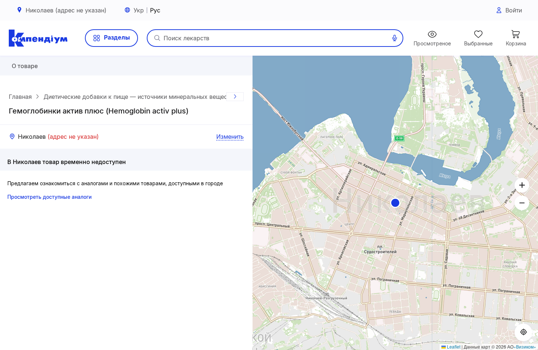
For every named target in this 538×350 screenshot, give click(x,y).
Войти (513, 10)
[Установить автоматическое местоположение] (523, 332)
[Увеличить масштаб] (522, 185)
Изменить (230, 136)
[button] (395, 203)
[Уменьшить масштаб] (522, 203)
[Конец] (235, 96)
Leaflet (453, 346)
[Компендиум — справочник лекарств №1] (38, 38)
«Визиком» (524, 346)
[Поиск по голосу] (394, 38)
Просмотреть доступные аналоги (49, 197)
